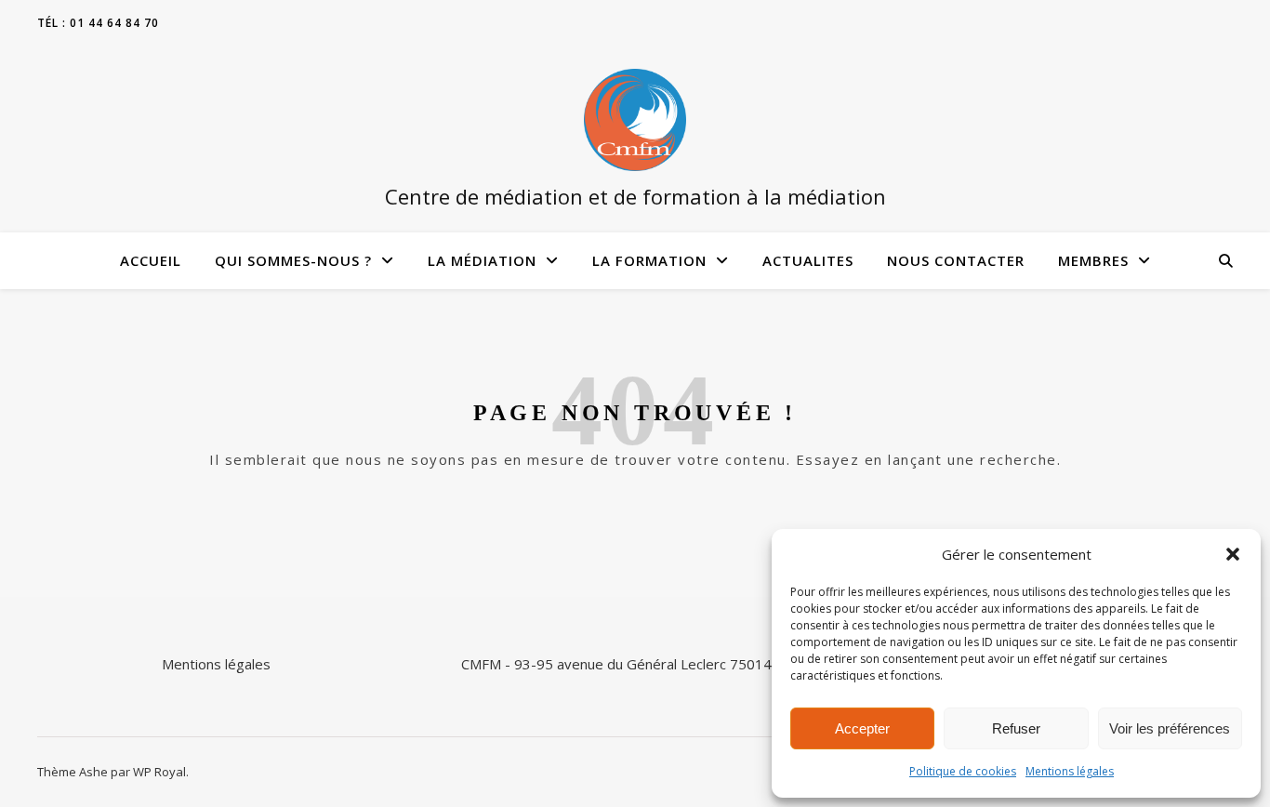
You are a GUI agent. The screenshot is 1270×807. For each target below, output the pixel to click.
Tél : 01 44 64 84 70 (98, 23)
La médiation (482, 260)
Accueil (150, 260)
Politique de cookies (962, 771)
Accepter (862, 728)
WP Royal (159, 771)
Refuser (1016, 728)
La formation (649, 260)
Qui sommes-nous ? (293, 260)
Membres (1093, 260)
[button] (1233, 554)
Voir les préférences (1169, 728)
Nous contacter (956, 260)
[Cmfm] (635, 120)
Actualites (807, 260)
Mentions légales (1069, 771)
